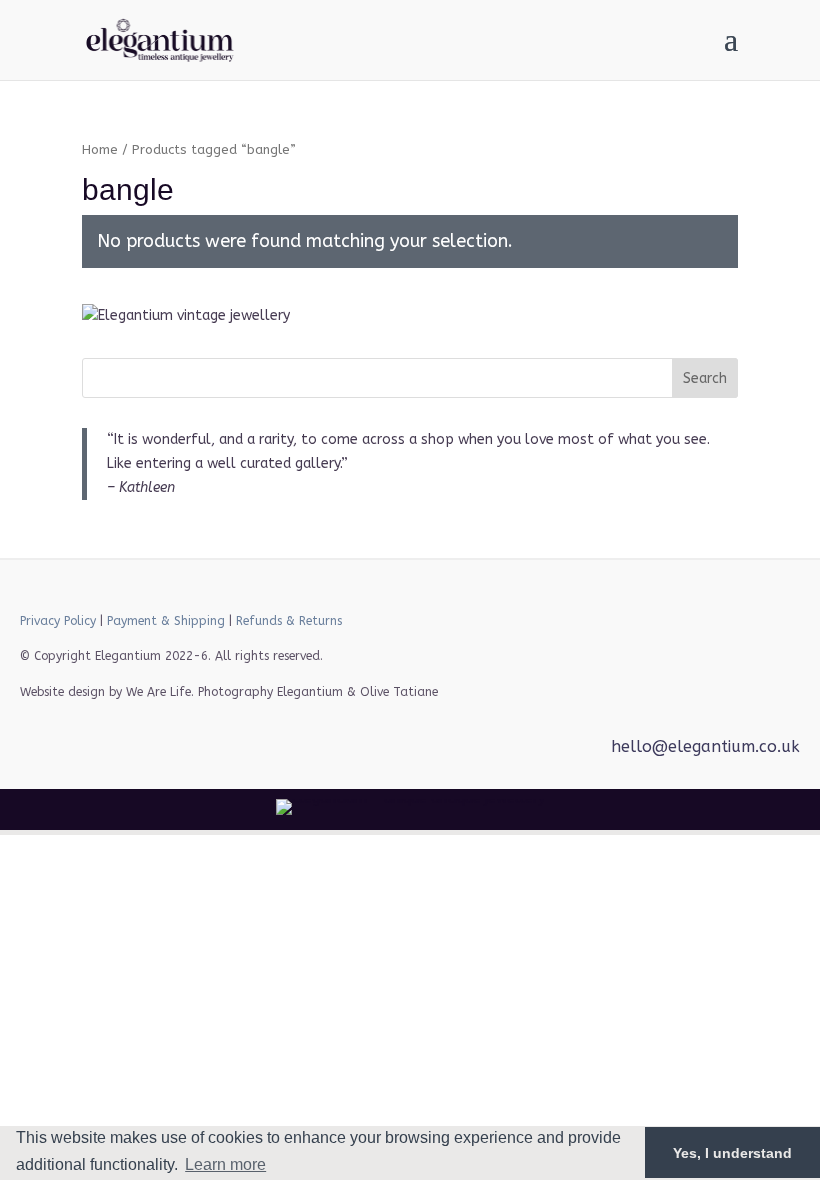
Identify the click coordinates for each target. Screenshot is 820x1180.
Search (705, 378)
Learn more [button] (225, 1164)
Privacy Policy (58, 621)
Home (100, 149)
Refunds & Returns (289, 621)
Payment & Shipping (166, 621)
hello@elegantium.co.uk (705, 746)
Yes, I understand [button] (732, 1153)
